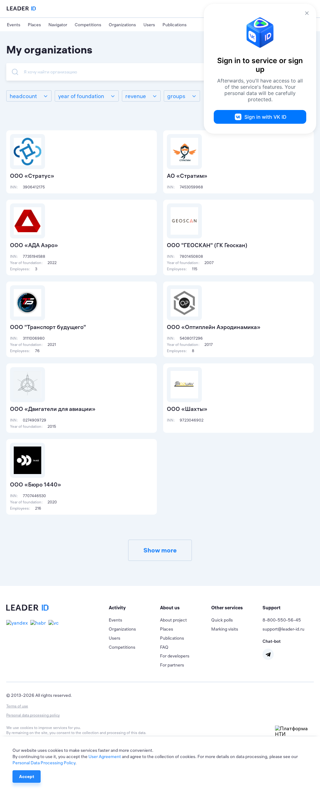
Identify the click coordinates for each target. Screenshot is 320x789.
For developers (174, 656)
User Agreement (104, 756)
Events (13, 24)
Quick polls (222, 620)
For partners (172, 665)
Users (149, 24)
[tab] (134, 608)
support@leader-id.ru (283, 629)
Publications (174, 24)
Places (34, 24)
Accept (26, 776)
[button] (134, 608)
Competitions (88, 24)
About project (173, 620)
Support (271, 608)
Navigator (57, 24)
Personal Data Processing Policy (43, 763)
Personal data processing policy (33, 715)
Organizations (122, 24)
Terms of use (17, 706)
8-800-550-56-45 (281, 620)
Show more (160, 550)
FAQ (164, 647)
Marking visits (224, 629)
